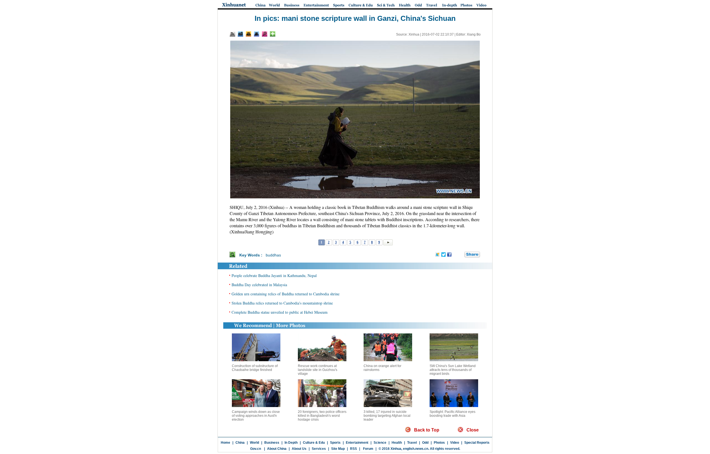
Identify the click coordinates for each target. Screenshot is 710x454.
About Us (299, 449)
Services (319, 449)
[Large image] (264, 34)
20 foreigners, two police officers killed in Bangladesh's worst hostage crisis (322, 415)
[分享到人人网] (460, 255)
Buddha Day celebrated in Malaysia (259, 284)
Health (397, 443)
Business (271, 443)
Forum (367, 449)
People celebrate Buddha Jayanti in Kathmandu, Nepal (274, 275)
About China (276, 449)
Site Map (338, 449)
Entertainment (357, 443)
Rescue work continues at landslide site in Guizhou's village (317, 370)
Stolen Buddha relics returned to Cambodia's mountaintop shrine (282, 303)
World (254, 443)
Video (454, 443)
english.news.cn (415, 449)
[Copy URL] (256, 34)
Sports (335, 443)
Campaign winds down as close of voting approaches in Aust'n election (256, 415)
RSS (353, 449)
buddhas (273, 255)
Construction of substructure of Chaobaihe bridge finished (255, 368)
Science (380, 443)
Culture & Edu (314, 443)
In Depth (291, 443)
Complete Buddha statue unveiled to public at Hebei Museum (280, 312)
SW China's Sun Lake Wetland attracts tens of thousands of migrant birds (453, 370)
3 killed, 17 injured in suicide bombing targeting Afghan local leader (387, 415)
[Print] (248, 34)
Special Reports (477, 443)
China (240, 443)
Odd (425, 443)
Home (225, 443)
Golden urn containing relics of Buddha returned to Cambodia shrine (285, 293)
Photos (439, 443)
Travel (412, 443)
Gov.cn (255, 449)
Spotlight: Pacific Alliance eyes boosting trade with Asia (452, 414)
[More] (272, 34)
